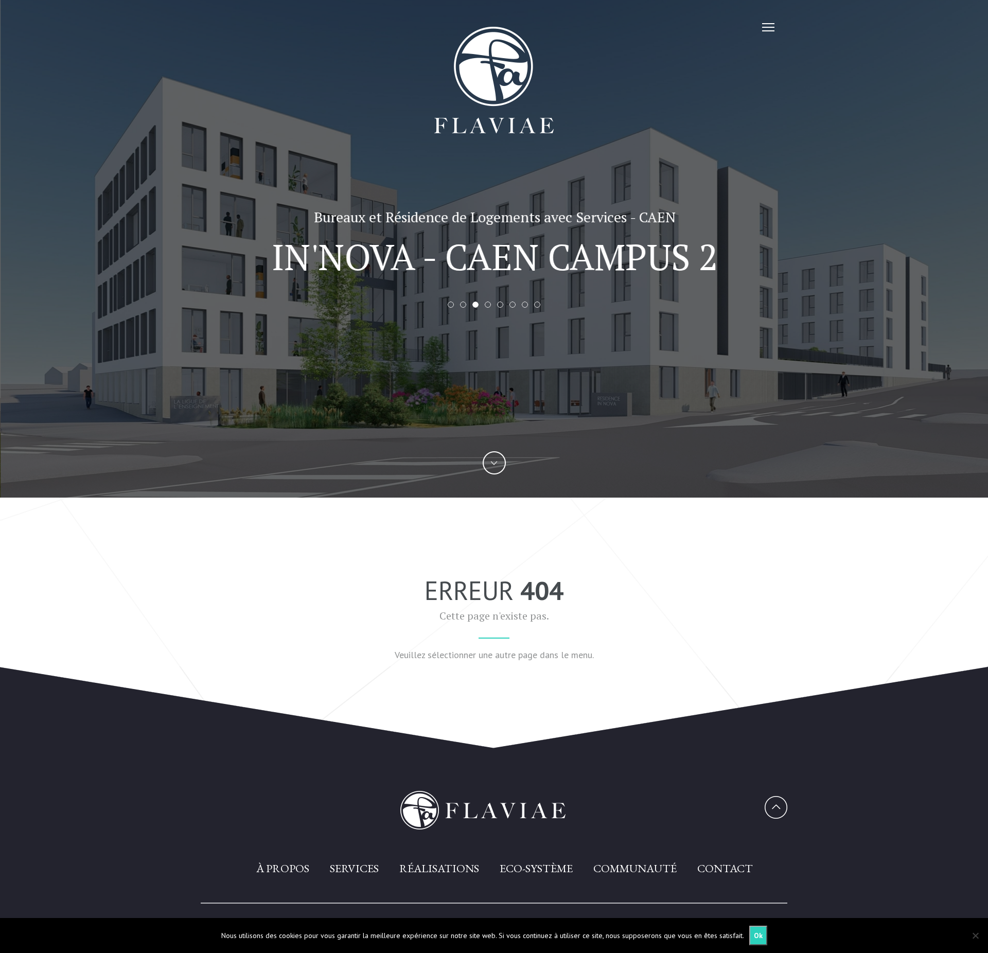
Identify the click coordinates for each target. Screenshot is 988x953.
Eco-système (536, 868)
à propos (282, 868)
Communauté (635, 868)
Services (354, 868)
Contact (725, 868)
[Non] (975, 935)
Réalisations (439, 868)
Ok (758, 935)
